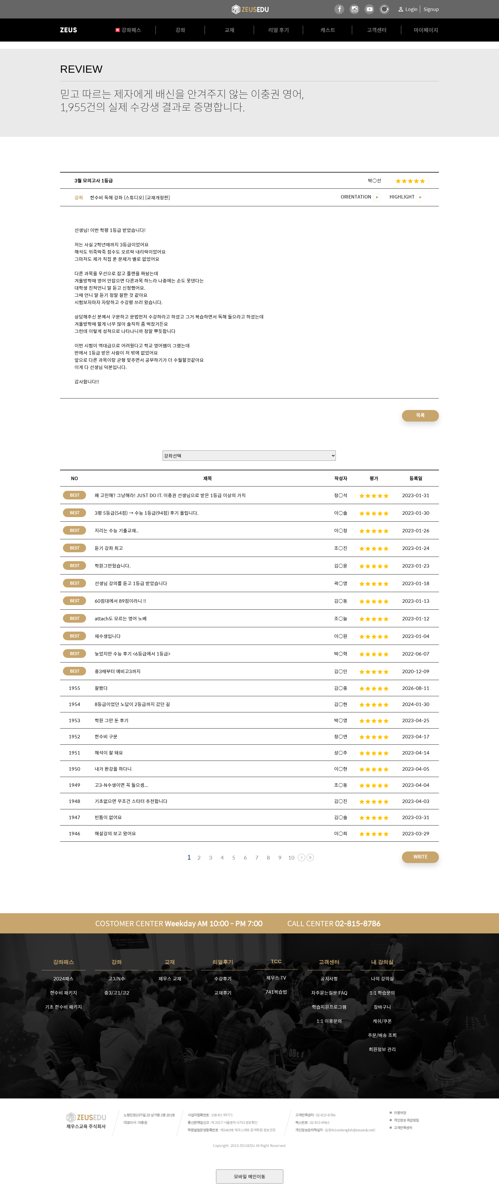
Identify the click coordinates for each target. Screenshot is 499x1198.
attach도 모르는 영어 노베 (121, 618)
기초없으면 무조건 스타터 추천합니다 (131, 801)
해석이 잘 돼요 (109, 752)
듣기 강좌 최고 (109, 548)
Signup (431, 9)
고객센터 (377, 30)
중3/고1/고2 (116, 992)
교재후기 (223, 992)
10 (291, 857)
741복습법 (276, 991)
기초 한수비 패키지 (63, 1006)
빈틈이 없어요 (108, 817)
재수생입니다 (108, 636)
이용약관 (400, 1112)
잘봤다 (101, 688)
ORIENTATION (357, 196)
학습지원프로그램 (329, 1006)
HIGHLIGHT (403, 196)
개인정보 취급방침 (406, 1120)
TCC (276, 961)
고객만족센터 (403, 1127)
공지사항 (329, 978)
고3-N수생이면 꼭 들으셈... (121, 785)
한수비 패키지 (63, 992)
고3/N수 (116, 978)
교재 (229, 30)
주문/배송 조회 (382, 1035)
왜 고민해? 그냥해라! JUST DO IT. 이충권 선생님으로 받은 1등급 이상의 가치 (170, 495)
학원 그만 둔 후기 (112, 720)
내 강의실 (382, 962)
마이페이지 (426, 30)
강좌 (180, 30)
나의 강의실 (382, 978)
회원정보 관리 (382, 1049)
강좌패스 (131, 30)
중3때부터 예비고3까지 (118, 671)
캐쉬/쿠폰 (382, 1021)
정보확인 (251, 1122)
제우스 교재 (170, 978)
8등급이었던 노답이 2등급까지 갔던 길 (132, 704)
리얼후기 (223, 962)
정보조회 (269, 1130)
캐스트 (328, 30)
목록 (420, 415)
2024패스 (63, 978)
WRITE (420, 856)
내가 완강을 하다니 (113, 768)
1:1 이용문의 (329, 1021)
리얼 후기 (278, 30)
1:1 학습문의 (382, 992)
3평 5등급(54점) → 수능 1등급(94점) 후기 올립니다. (146, 512)
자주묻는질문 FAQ (329, 992)
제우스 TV (276, 977)
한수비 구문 (106, 736)
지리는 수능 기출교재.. (116, 530)
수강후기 (223, 978)
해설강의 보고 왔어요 (115, 833)
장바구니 (382, 1006)
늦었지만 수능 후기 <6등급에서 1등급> (132, 653)
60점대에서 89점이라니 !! (120, 600)
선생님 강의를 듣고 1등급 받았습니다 (131, 583)
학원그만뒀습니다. (113, 565)
